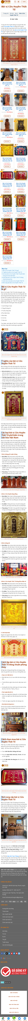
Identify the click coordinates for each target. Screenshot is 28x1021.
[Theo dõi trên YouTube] (16, 953)
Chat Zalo (8, 1020)
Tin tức (4, 934)
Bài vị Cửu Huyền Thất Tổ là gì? (11, 270)
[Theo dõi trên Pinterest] (12, 953)
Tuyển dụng (5, 942)
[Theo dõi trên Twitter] (9, 953)
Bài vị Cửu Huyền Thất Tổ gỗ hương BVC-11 (7, 134)
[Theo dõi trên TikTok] (7, 953)
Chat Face (19, 1020)
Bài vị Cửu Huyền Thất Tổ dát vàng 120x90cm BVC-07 (7, 185)
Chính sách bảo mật (7, 922)
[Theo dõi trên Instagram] (4, 953)
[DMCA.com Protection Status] (6, 982)
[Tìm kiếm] (15, 2)
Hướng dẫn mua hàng (8, 908)
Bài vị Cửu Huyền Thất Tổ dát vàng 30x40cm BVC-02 (21, 234)
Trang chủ (5, 13)
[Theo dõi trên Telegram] (19, 953)
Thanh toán (5, 911)
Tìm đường (3, 1020)
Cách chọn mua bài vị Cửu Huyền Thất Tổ (13, 281)
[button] (14, 19)
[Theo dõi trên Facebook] (2, 953)
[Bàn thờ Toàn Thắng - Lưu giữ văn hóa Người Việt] (7, 1)
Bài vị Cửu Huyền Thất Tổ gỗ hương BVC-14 (21, 84)
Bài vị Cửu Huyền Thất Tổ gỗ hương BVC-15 (7, 84)
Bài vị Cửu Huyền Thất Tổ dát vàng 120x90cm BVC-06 (21, 185)
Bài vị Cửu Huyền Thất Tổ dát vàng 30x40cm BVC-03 (7, 234)
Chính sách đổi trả (7, 919)
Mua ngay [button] (7, 90)
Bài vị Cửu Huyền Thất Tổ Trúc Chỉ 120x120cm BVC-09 (7, 159)
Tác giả (4, 939)
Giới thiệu (4, 931)
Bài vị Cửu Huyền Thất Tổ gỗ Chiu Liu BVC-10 (20, 134)
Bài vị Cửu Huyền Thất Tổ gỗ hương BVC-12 (21, 109)
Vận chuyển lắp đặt (7, 914)
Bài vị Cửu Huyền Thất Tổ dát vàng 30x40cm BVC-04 (21, 210)
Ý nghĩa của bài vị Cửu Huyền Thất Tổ (12, 272)
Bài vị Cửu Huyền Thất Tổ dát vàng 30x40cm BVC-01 (7, 257)
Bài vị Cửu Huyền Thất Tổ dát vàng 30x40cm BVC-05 (7, 210)
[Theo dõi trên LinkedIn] (14, 953)
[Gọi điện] (14, 1018)
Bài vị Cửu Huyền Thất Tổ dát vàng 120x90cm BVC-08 (21, 159)
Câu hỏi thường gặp (7, 945)
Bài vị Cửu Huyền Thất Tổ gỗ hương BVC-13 (7, 109)
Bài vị (16, 13)
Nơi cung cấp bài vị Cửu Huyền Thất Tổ (13, 282)
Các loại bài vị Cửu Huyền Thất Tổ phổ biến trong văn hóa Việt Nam (14, 274)
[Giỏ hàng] (18, 2)
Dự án (4, 936)
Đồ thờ (12, 13)
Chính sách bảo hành (7, 917)
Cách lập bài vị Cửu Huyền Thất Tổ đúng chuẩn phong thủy (13, 278)
